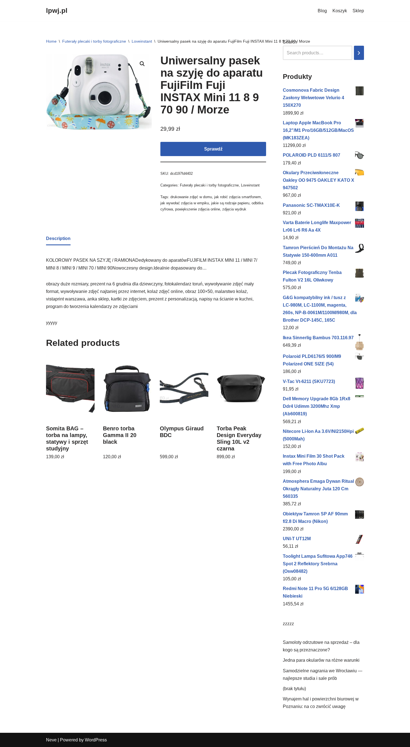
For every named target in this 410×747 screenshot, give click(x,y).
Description (58, 238)
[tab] (58, 238)
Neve (51, 740)
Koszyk (339, 10)
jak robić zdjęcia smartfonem (237, 197)
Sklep (358, 10)
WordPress (96, 740)
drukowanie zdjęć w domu (191, 197)
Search (290, 42)
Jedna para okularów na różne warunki (321, 660)
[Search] (359, 53)
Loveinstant (142, 41)
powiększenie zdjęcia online (197, 209)
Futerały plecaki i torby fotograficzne (94, 41)
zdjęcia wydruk (234, 209)
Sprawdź (213, 149)
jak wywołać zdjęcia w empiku (184, 203)
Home (51, 41)
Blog (322, 10)
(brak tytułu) (294, 688)
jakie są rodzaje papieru (230, 203)
